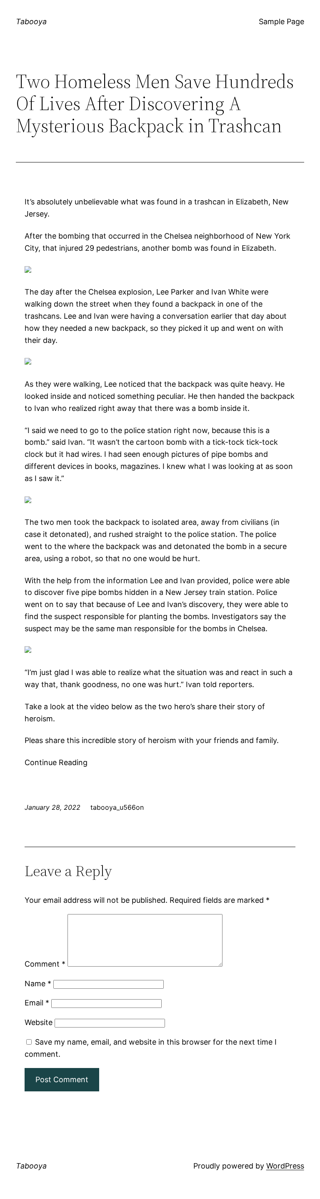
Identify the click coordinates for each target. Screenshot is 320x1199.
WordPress (285, 1165)
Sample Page (281, 21)
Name (38, 983)
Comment (45, 964)
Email (37, 1002)
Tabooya (31, 21)
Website (38, 1022)
